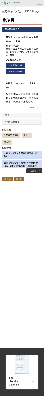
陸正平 (26, 135)
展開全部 (32, 107)
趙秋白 (7, 142)
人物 (18, 11)
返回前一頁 (35, 171)
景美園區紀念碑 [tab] (15, 72)
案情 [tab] (7, 115)
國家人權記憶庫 (14, 3)
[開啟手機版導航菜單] (39, 3)
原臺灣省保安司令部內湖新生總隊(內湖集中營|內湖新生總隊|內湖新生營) (21, 164)
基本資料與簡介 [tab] (12, 29)
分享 (9, 179)
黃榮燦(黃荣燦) (11, 135)
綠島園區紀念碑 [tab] (15, 65)
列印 (21, 179)
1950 (26, 11)
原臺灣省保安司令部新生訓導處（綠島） (21, 154)
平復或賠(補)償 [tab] (12, 122)
